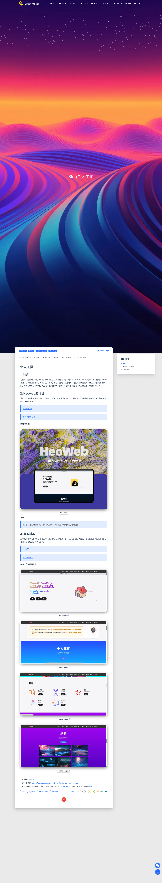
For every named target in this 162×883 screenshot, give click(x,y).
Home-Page (104, 351)
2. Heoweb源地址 (127, 366)
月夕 (32, 780)
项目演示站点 (28, 558)
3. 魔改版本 (125, 369)
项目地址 (26, 549)
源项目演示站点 (29, 417)
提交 (106, 847)
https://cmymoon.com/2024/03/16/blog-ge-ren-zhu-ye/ (55, 783)
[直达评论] (157, 865)
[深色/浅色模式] (140, 3)
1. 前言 (123, 363)
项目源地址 (27, 409)
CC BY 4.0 (64, 787)
